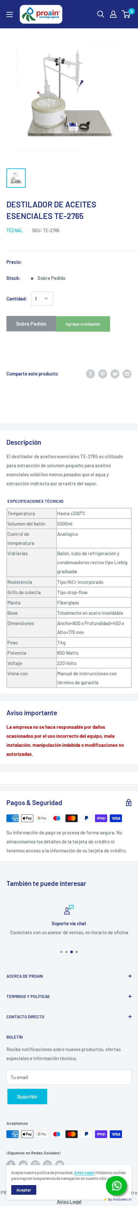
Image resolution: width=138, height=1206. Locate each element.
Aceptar (23, 1189)
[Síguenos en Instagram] (35, 1164)
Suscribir (27, 1096)
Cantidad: (16, 298)
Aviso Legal (84, 1172)
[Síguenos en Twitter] (23, 1164)
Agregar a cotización (83, 324)
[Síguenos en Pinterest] (47, 1164)
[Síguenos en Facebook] (10, 1164)
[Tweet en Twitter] (114, 373)
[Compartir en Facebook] (90, 373)
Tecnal (14, 230)
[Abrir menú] (9, 14)
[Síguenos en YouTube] (59, 1164)
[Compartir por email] (127, 373)
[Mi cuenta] (113, 14)
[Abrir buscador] (100, 14)
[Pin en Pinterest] (102, 373)
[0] (126, 14)
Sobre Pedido (31, 323)
